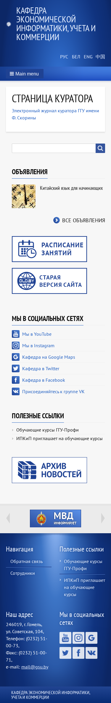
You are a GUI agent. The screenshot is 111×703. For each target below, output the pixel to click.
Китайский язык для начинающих (71, 188)
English (87, 57)
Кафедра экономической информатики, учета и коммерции (56, 23)
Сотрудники (22, 573)
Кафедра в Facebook (43, 380)
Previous (8, 518)
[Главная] (11, 23)
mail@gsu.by (34, 667)
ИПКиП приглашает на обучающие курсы (59, 438)
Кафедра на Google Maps (48, 357)
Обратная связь (26, 561)
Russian (64, 57)
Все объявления (83, 220)
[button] (25, 73)
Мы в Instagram (38, 345)
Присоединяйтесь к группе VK (53, 391)
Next (103, 518)
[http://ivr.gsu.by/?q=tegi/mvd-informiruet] (55, 518)
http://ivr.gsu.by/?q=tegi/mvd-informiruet (55, 518)
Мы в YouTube (37, 334)
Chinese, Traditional (99, 57)
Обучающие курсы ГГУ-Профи (47, 430)
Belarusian (75, 57)
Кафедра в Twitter (40, 368)
